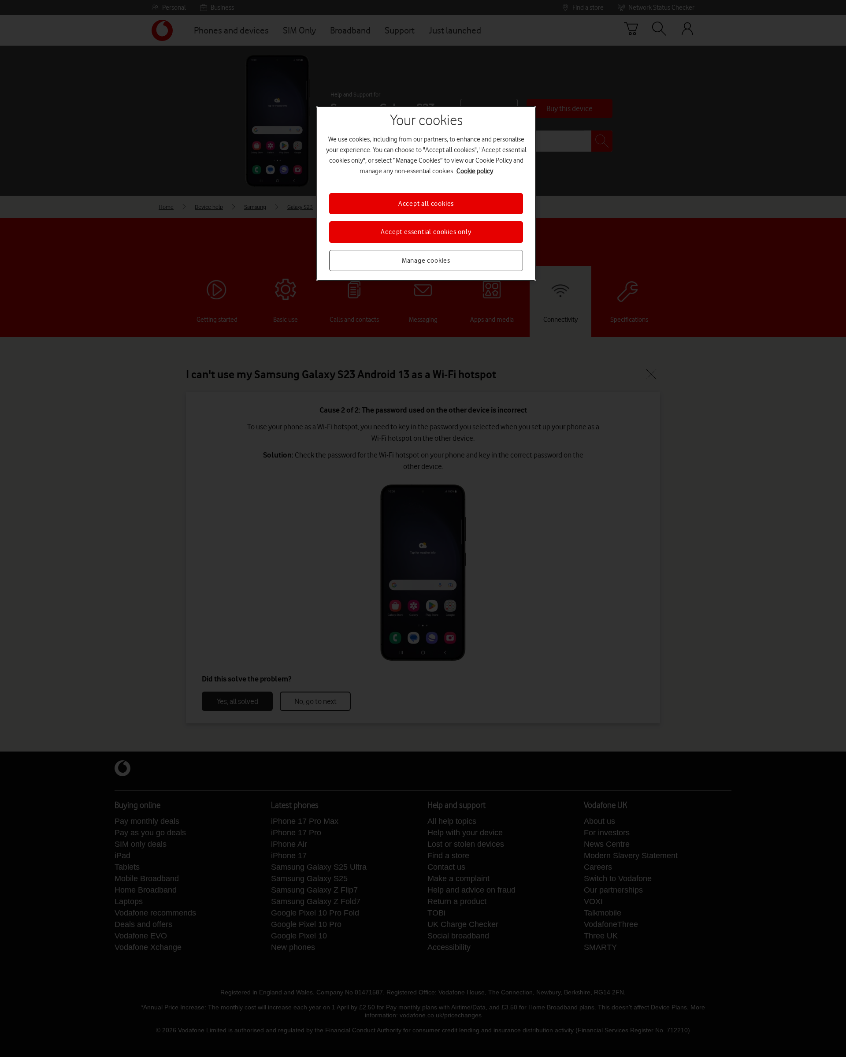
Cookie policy (474, 171)
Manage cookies (426, 260)
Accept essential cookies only (426, 232)
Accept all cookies (426, 204)
